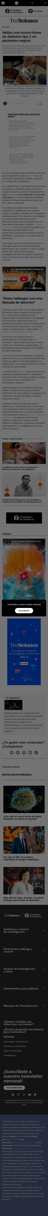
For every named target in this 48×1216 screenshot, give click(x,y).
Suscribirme (24, 610)
